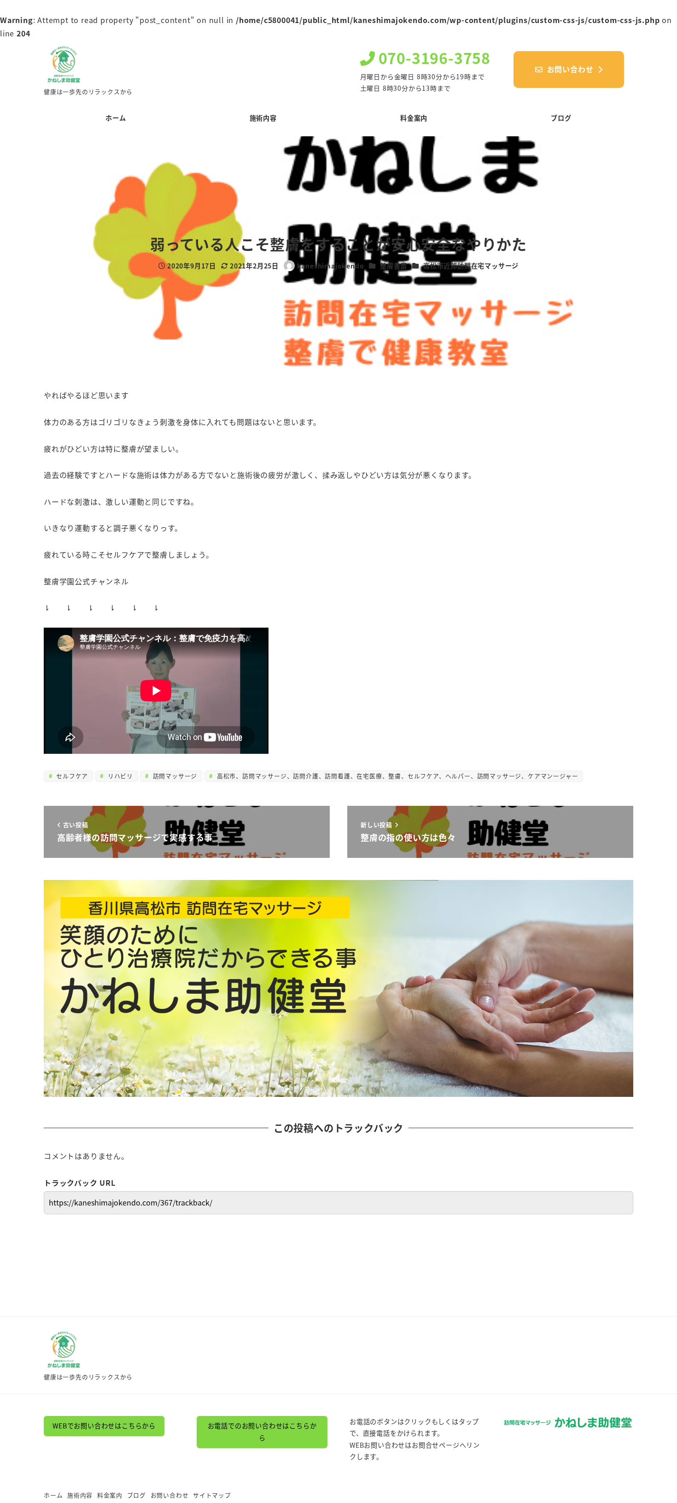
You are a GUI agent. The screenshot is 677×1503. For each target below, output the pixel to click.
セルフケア (71, 775)
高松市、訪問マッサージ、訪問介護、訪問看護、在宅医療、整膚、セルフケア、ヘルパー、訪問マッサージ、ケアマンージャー (396, 775)
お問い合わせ (170, 1495)
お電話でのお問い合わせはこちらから (262, 1431)
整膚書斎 (393, 265)
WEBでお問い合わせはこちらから (104, 1425)
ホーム (53, 1495)
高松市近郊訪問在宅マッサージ (471, 265)
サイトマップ (212, 1495)
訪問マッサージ (174, 775)
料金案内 (110, 1495)
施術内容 (80, 1495)
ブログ (136, 1495)
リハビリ (119, 775)
